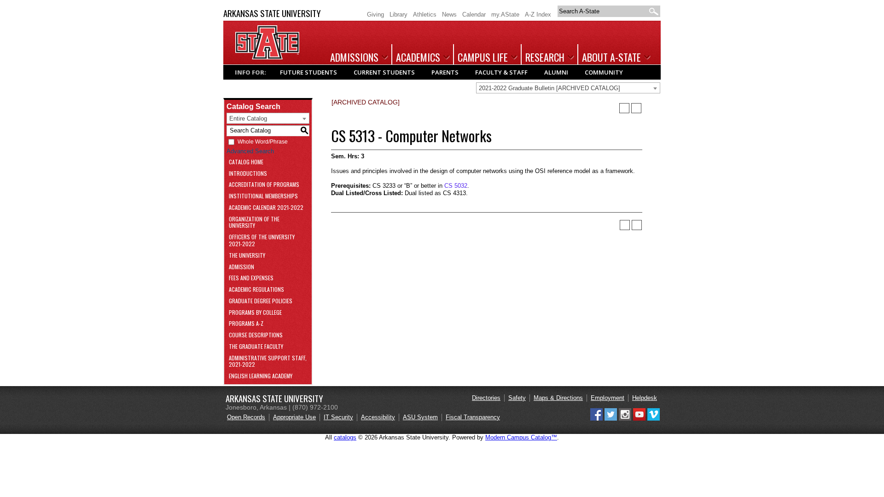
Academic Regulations (256, 289)
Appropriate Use (294, 417)
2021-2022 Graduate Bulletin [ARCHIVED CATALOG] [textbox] (549, 88)
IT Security (338, 417)
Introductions (248, 173)
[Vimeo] (653, 418)
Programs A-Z (246, 323)
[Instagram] (625, 418)
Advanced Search (250, 151)
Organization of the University (254, 223)
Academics (418, 57)
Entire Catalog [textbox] (248, 118)
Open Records (246, 417)
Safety (517, 397)
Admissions (354, 57)
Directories (486, 397)
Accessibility (378, 417)
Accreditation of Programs (264, 184)
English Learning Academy (260, 376)
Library (398, 14)
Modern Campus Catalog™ (521, 437)
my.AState (505, 14)
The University (247, 255)
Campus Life (483, 57)
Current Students (384, 72)
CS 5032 (455, 185)
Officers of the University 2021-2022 (262, 241)
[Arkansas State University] (267, 57)
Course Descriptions (256, 335)
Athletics (424, 14)
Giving (375, 14)
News (449, 14)
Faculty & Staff (501, 72)
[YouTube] (639, 418)
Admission (241, 267)
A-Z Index (538, 14)
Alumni (556, 72)
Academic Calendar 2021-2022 (266, 207)
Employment (607, 397)
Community (604, 72)
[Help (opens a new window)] (636, 108)
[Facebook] (596, 418)
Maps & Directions (558, 397)
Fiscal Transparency (473, 417)
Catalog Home (246, 162)
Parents (445, 72)
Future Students (308, 72)
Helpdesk (644, 397)
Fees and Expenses (251, 278)
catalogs (345, 437)
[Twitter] (611, 418)
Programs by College (255, 312)
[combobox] (568, 87)
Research (544, 57)
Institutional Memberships (263, 196)
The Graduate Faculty (256, 346)
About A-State (611, 57)
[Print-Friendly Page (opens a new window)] (624, 108)
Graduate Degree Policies (260, 301)
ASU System (420, 417)
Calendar (474, 14)
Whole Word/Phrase (263, 142)
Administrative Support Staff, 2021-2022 (268, 362)
